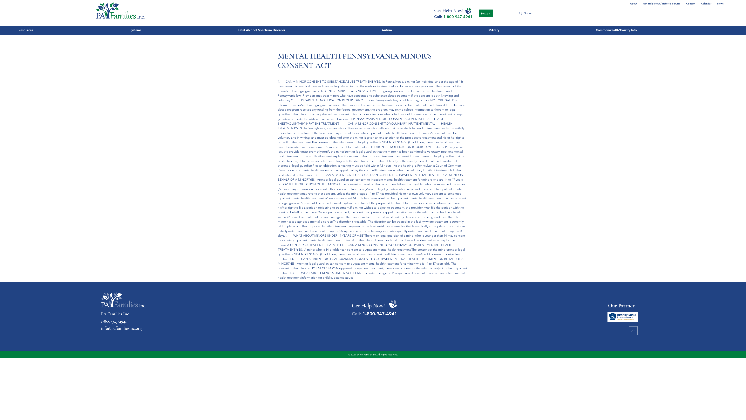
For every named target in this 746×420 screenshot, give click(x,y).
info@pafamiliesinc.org (121, 328)
